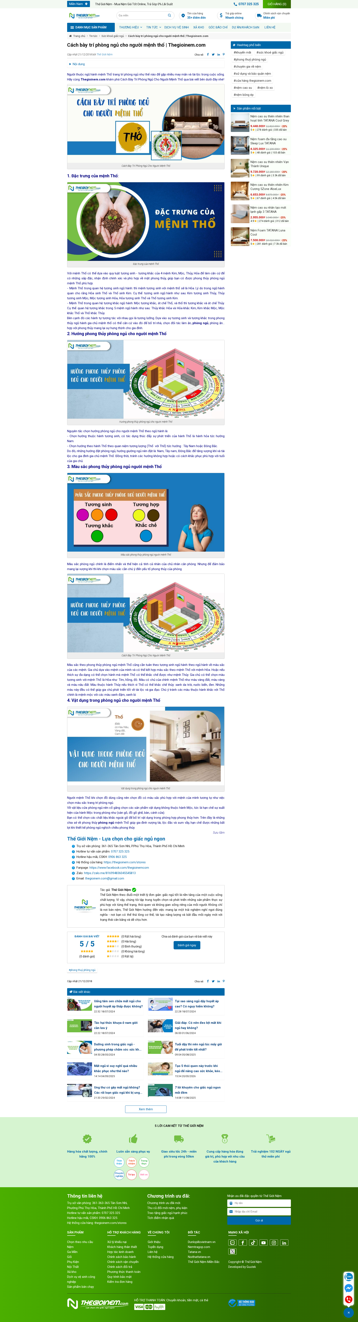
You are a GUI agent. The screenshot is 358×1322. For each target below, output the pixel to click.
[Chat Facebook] (349, 1288)
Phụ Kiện (73, 1262)
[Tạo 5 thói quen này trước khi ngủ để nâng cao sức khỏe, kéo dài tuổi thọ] (160, 1068)
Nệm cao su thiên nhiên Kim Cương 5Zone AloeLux (269, 187)
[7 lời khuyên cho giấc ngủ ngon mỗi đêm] (160, 1090)
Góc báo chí (218, 27)
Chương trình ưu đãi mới (163, 1203)
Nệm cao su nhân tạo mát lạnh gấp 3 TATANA (268, 210)
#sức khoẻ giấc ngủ (269, 52)
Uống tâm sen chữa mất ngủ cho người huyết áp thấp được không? (118, 1003)
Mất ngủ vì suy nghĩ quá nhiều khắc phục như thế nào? (115, 1068)
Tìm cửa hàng (196, 15)
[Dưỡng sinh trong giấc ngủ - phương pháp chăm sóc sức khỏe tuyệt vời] (79, 1047)
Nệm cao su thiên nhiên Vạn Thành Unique (269, 164)
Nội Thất (73, 1267)
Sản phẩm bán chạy (80, 1287)
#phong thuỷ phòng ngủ (82, 970)
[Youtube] (263, 1242)
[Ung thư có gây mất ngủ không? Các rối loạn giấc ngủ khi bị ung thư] (79, 1090)
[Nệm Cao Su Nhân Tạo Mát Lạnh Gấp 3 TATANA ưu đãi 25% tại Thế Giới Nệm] (240, 213)
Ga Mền (72, 1252)
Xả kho (71, 1272)
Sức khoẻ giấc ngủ (113, 36)
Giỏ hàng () (277, 4)
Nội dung (79, 64)
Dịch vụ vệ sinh (176, 27)
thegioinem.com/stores (110, 1223)
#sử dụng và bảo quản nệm (252, 73)
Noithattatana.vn (199, 1257)
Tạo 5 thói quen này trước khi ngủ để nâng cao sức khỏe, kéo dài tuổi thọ (197, 1069)
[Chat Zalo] (349, 1277)
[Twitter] (232, 1251)
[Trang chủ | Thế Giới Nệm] (89, 15)
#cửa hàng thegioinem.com (252, 81)
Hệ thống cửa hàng (161, 1257)
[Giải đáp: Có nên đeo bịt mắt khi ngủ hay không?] (160, 1025)
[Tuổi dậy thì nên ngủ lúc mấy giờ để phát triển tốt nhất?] (160, 1047)
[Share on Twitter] (213, 54)
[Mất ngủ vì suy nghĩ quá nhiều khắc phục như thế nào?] (79, 1068)
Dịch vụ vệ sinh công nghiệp (81, 1279)
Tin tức (152, 27)
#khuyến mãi (242, 52)
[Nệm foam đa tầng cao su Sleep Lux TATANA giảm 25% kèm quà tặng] (240, 145)
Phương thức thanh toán (123, 1272)
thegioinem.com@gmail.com (104, 878)
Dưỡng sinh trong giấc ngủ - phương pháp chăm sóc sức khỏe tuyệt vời (118, 1047)
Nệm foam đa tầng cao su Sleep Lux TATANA (268, 141)
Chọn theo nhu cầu (80, 1242)
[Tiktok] (253, 1242)
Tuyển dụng (155, 1247)
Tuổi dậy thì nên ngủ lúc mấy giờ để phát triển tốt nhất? (198, 1046)
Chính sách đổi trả (119, 1267)
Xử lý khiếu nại (117, 1242)
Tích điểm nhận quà (160, 1218)
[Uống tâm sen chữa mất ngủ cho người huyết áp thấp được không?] (79, 1004)
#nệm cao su (243, 88)
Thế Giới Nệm (104, 54)
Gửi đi (259, 1220)
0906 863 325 (117, 857)
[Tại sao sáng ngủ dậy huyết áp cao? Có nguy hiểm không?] (160, 1004)
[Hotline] (349, 1299)
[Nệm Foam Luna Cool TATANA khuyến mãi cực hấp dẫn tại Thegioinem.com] (240, 236)
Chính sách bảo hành (121, 1257)
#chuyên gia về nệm (247, 66)
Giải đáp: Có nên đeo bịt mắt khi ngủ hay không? (198, 1025)
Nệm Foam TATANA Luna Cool (267, 232)
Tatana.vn (194, 1252)
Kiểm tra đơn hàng (119, 1282)
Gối (69, 1257)
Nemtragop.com (199, 1247)
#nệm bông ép (244, 95)
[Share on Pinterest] (224, 54)
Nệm (70, 1247)
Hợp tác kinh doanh (120, 1252)
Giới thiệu (154, 1242)
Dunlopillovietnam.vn (201, 1242)
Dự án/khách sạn (245, 27)
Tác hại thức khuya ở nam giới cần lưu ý (116, 1025)
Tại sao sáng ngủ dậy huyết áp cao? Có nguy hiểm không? (197, 1003)
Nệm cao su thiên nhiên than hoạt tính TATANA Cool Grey (269, 118)
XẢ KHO (198, 27)
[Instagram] (274, 1242)
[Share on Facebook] (208, 54)
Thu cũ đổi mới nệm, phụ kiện (167, 1208)
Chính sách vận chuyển (276, 15)
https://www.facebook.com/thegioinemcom (119, 868)
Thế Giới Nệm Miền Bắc (204, 1262)
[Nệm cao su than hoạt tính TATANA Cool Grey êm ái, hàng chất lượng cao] (240, 122)
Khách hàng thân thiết (122, 1247)
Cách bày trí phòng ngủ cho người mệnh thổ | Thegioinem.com (168, 36)
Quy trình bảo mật (119, 1277)
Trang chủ (79, 36)
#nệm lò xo (265, 88)
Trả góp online (234, 15)
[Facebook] (243, 1242)
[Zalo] (232, 1242)
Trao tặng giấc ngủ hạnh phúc (167, 1213)
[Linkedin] (284, 1242)
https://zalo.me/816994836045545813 (109, 873)
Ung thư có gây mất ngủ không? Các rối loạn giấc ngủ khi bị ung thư (117, 1090)
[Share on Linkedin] (218, 54)
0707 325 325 (248, 4)
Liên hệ (270, 27)
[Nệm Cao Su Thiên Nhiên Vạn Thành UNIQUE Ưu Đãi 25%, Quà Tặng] (240, 168)
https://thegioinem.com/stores (125, 862)
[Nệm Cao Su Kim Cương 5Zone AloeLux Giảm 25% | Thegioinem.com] (240, 191)
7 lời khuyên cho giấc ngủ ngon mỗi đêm (198, 1090)
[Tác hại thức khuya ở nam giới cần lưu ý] (79, 1025)
